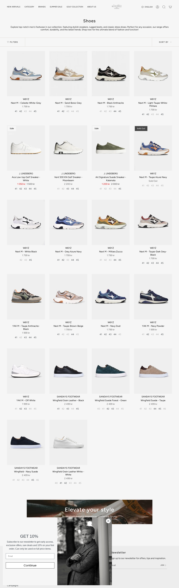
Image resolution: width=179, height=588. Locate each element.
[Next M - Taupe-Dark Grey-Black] (153, 222)
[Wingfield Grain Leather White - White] (68, 442)
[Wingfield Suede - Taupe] (153, 371)
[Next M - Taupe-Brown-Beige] (68, 296)
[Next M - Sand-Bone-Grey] (68, 73)
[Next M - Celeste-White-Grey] (26, 73)
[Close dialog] (108, 520)
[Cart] (170, 7)
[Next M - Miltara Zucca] (111, 222)
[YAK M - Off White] (26, 371)
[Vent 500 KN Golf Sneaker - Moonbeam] (68, 148)
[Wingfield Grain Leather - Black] (68, 371)
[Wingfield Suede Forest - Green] (111, 371)
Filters (14, 42)
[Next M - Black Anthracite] (111, 73)
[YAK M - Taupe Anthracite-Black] (26, 296)
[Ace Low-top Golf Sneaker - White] (26, 148)
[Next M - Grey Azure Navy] (68, 222)
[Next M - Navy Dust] (111, 296)
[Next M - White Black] (26, 222)
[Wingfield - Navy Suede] (26, 442)
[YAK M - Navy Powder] (153, 296)
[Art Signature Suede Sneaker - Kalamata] (111, 148)
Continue (30, 565)
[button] (29, 7)
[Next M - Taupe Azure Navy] (153, 148)
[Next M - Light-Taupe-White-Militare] (153, 73)
